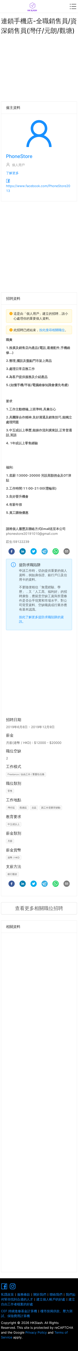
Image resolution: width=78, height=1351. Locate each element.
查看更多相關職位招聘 (39, 908)
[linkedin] (22, 552)
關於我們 (39, 1294)
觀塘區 (23, 807)
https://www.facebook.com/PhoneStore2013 (38, 188)
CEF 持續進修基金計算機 (19, 1311)
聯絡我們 (56, 1294)
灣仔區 (11, 807)
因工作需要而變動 (50, 807)
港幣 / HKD (14, 857)
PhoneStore (19, 156)
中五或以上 (14, 824)
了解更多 (12, 173)
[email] (66, 552)
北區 (34, 807)
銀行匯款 (12, 874)
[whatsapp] (55, 552)
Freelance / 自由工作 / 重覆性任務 (26, 774)
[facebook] (11, 552)
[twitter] (33, 552)
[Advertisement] (39, 67)
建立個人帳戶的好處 (50, 1299)
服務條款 (23, 1294)
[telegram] (44, 552)
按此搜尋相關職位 (52, 330)
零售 (10, 790)
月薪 (10, 840)
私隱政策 (7, 1294)
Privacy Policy (36, 1332)
